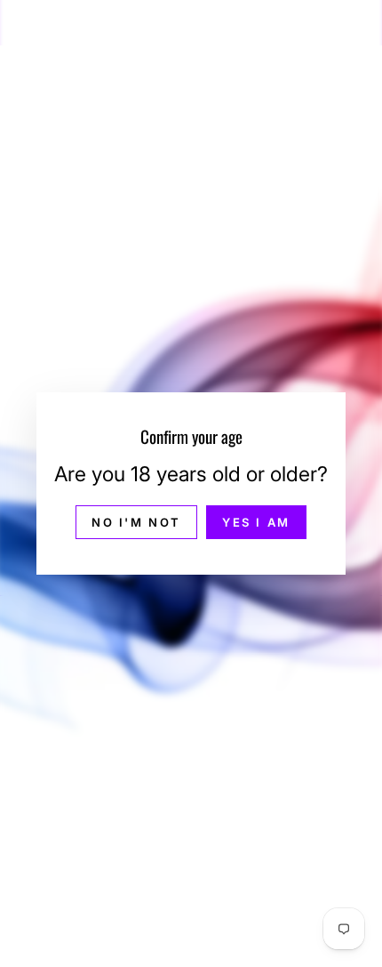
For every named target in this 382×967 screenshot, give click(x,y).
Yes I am (256, 522)
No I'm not (136, 522)
